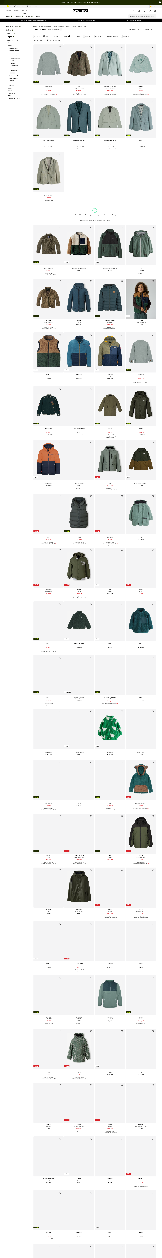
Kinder (24, 10)
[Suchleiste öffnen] (129, 16)
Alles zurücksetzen (55, 40)
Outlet (10, 6)
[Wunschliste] (149, 11)
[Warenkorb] (155, 11)
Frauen (8, 10)
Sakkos (80, 26)
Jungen (41, 26)
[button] (134, 29)
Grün (85, 26)
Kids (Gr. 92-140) (50, 26)
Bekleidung (61, 26)
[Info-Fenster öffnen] (160, 2)
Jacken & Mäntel (71, 26)
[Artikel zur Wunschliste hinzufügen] (60, 47)
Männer (16, 10)
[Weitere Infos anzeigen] (48, 95)
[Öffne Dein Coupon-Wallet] (134, 11)
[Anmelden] (139, 11)
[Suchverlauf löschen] (155, 16)
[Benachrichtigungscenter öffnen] (144, 10)
